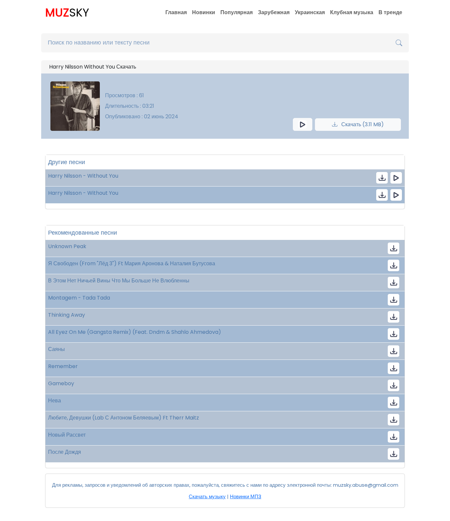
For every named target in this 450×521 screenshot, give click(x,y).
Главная (176, 12)
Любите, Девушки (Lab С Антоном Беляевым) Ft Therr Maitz (123, 417)
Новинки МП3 (245, 496)
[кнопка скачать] (382, 178)
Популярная (236, 12)
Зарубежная (274, 12)
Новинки (203, 12)
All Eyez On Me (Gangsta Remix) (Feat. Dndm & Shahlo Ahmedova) (134, 332)
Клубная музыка (351, 12)
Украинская (310, 12)
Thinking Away (66, 315)
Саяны (56, 349)
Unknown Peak (67, 246)
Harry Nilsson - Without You (83, 176)
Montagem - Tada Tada (79, 298)
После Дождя (64, 452)
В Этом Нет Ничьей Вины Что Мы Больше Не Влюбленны (118, 280)
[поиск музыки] (399, 43)
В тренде (390, 12)
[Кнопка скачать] (393, 248)
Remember (63, 366)
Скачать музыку (207, 496)
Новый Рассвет (67, 435)
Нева (54, 400)
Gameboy (61, 383)
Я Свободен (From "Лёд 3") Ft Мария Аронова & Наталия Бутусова (131, 263)
